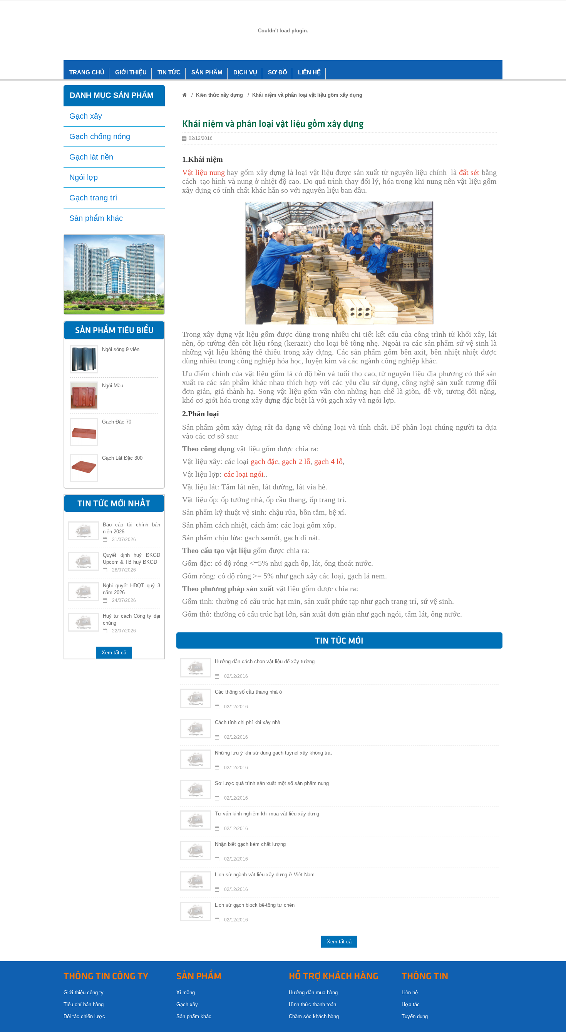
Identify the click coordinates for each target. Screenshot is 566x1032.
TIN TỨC (169, 72)
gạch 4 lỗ (328, 461)
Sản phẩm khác (96, 218)
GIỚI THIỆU (131, 72)
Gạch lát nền (91, 157)
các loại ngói (244, 474)
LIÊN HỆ (309, 72)
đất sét (469, 172)
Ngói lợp (83, 177)
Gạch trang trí (93, 197)
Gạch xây (85, 116)
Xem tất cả (114, 653)
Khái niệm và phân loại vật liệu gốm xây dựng (307, 95)
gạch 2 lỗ (296, 461)
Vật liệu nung (203, 172)
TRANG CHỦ (86, 72)
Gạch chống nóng (99, 136)
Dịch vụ (245, 72)
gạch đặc (264, 461)
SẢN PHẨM (207, 72)
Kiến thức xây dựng (219, 95)
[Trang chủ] (184, 95)
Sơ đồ (277, 72)
